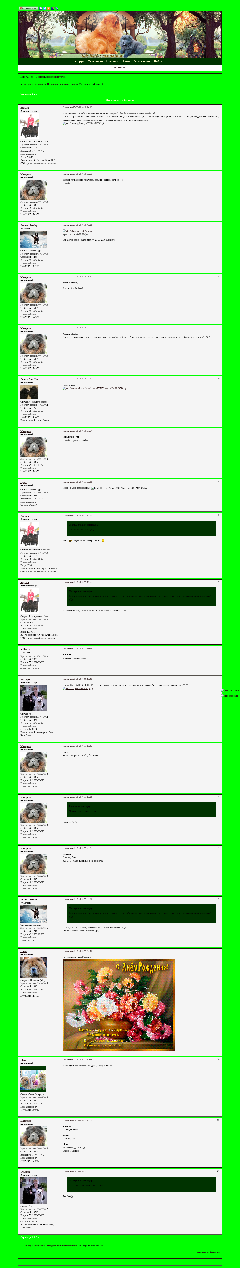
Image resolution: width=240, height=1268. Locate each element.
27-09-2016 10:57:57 (82, 431)
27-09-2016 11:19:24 (82, 797)
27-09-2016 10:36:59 (82, 174)
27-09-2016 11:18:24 (82, 649)
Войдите (40, 77)
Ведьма (24, 107)
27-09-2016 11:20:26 (82, 848)
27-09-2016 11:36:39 (82, 899)
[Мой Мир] (53, 8)
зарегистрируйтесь (56, 77)
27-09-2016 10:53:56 (82, 328)
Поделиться (68, 107)
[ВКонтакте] (41, 8)
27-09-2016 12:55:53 (82, 1171)
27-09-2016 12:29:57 (82, 1120)
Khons (23, 1060)
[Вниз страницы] (229, 695)
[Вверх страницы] (230, 690)
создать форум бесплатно (208, 1252)
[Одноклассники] (49, 8)
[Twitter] (45, 8)
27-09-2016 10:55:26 (82, 379)
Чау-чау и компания (33, 83)
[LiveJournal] (57, 8)
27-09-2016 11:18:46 (82, 746)
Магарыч (25, 174)
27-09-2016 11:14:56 (82, 582)
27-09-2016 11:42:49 (82, 951)
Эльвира (25, 679)
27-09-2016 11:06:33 (82, 482)
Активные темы (119, 67)
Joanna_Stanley (29, 225)
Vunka (23, 951)
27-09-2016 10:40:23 (82, 225)
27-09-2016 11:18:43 (82, 679)
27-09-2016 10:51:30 (82, 277)
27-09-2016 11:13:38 (82, 515)
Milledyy (25, 649)
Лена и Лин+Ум (29, 379)
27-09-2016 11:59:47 (82, 1060)
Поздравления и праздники (62, 83)
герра (23, 482)
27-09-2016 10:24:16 (82, 107)
